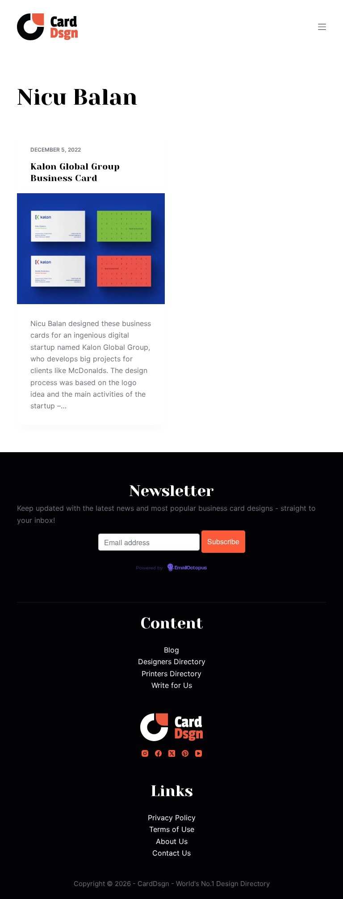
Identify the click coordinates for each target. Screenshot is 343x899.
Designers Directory (171, 661)
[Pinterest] (185, 753)
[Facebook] (158, 753)
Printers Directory (171, 673)
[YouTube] (198, 753)
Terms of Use (171, 829)
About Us (172, 841)
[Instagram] (145, 753)
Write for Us (171, 685)
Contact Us (171, 852)
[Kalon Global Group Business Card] (91, 248)
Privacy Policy (172, 817)
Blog (171, 649)
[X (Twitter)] (171, 753)
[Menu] (322, 27)
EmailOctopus (191, 568)
